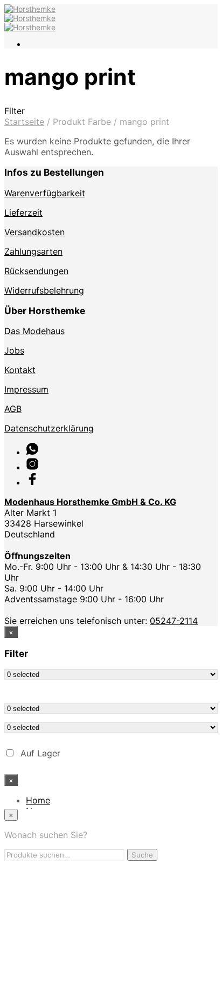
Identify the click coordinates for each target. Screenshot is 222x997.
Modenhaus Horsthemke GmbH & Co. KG (90, 501)
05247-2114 (174, 620)
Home (38, 800)
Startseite (24, 121)
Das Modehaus (34, 330)
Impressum (26, 389)
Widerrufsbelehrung (44, 290)
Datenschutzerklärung (49, 428)
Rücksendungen (36, 270)
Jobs (14, 350)
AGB (13, 408)
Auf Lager (40, 753)
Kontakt (20, 369)
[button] (111, 110)
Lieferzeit (23, 212)
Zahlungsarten (33, 251)
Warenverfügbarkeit (44, 193)
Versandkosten (34, 232)
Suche (142, 854)
